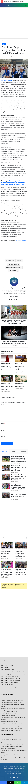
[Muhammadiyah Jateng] (14, 5)
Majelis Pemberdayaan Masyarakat (9, 682)
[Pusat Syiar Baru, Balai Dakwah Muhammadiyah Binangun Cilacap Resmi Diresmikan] (6, 477)
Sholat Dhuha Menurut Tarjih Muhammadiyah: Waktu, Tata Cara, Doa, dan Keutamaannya (20, 367)
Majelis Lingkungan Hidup (7, 669)
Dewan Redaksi (20, 771)
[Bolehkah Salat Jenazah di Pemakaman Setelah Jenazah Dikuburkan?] (7, 378)
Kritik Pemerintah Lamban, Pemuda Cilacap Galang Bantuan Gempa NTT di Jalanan (18, 468)
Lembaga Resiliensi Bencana (8, 710)
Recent (13, 451)
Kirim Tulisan (18, 773)
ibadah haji (10, 261)
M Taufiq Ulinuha (21, 240)
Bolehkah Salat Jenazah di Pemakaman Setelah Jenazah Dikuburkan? (7, 386)
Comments (23, 451)
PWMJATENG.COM (6, 80)
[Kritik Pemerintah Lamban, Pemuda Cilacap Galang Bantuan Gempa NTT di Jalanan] (6, 468)
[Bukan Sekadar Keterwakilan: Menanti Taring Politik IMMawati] (7, 358)
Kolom (9, 40)
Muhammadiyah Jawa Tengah (14, 288)
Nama (3, 423)
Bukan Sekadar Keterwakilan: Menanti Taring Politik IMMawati (6, 366)
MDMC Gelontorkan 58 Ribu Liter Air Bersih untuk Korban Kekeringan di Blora (18, 495)
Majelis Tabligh (4, 667)
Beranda (5, 40)
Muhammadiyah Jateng (14, 267)
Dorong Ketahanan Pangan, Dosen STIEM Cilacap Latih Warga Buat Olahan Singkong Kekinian (18, 486)
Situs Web (3, 436)
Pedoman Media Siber (10, 771)
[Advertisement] (14, 23)
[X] (14, 299)
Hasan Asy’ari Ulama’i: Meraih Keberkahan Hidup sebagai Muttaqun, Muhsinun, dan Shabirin (13, 183)
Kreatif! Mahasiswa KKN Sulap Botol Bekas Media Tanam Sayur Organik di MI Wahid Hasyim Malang (18, 459)
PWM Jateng (14, 271)
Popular (4, 451)
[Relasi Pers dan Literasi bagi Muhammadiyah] (21, 378)
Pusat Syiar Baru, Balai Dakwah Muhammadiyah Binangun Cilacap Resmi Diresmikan (18, 477)
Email (3, 430)
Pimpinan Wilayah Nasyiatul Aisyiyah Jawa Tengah (13, 744)
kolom (19, 261)
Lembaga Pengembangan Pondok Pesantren (12, 700)
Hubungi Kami (10, 773)
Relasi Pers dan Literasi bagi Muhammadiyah (19, 385)
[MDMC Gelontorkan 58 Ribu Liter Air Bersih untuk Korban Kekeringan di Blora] (6, 495)
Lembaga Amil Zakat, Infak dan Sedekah (10, 711)
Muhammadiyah (14, 264)
